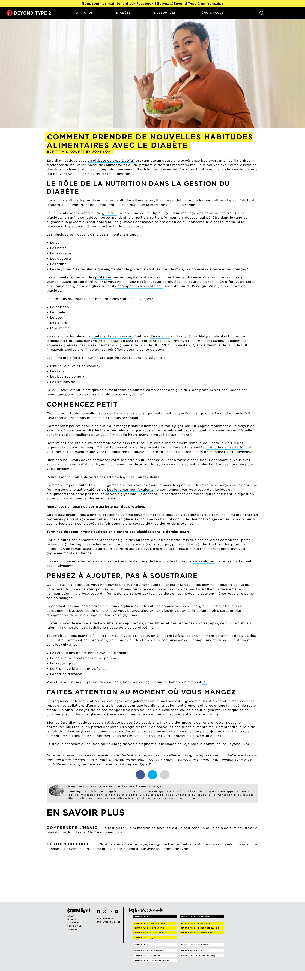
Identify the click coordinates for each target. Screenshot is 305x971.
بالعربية (144, 938)
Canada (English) (151, 960)
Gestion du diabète (71, 844)
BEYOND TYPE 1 (141, 916)
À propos (84, 12)
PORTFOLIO (73, 923)
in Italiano (147, 956)
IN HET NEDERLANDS (200, 928)
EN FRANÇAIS (148, 928)
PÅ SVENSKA (148, 933)
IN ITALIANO (195, 923)
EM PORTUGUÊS (197, 933)
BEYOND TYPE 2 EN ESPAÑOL (196, 944)
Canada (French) (198, 956)
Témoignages (211, 12)
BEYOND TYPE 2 (141, 944)
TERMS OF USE (75, 926)
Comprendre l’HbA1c (72, 828)
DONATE (71, 919)
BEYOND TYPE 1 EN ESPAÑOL (195, 916)
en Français (195, 951)
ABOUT (71, 916)
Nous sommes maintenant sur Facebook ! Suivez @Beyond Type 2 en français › (152, 3)
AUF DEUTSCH (149, 923)
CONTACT (72, 929)
